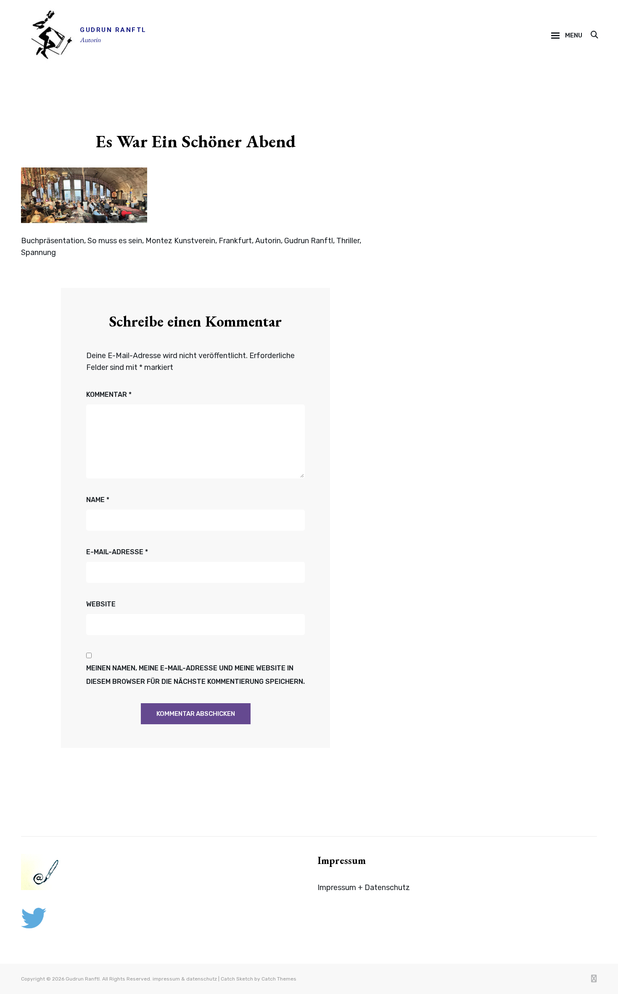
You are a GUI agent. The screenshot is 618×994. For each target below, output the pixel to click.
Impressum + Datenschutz (363, 887)
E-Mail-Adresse (117, 552)
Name (97, 500)
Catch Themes (278, 979)
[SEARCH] (594, 35)
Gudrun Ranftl (113, 30)
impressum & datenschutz (185, 979)
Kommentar (109, 395)
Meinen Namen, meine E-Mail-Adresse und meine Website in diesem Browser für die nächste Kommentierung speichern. (195, 675)
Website (101, 604)
